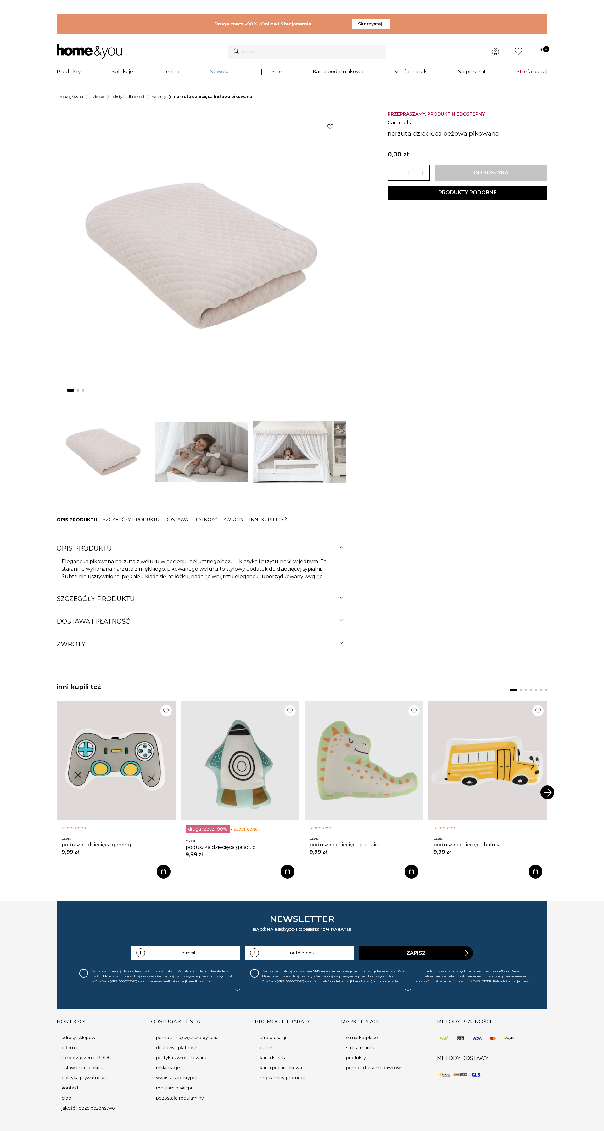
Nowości (220, 72)
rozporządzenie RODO (87, 1057)
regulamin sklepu (175, 1088)
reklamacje (168, 1068)
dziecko (97, 96)
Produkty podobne (468, 192)
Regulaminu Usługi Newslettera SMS (374, 971)
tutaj (525, 981)
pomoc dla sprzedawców (373, 1068)
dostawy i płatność (176, 1047)
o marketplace (362, 1037)
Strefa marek (410, 72)
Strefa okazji (532, 72)
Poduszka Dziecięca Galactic (220, 847)
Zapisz (416, 953)
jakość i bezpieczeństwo (88, 1108)
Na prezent (471, 72)
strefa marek (360, 1047)
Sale (276, 72)
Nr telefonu (302, 952)
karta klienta (273, 1057)
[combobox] (307, 52)
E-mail (188, 952)
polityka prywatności (84, 1078)
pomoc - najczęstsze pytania (187, 1037)
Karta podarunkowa (338, 72)
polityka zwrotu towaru (181, 1057)
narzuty (159, 96)
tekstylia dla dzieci (128, 96)
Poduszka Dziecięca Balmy (466, 845)
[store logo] (89, 51)
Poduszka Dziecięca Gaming (96, 845)
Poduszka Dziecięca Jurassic (344, 845)
